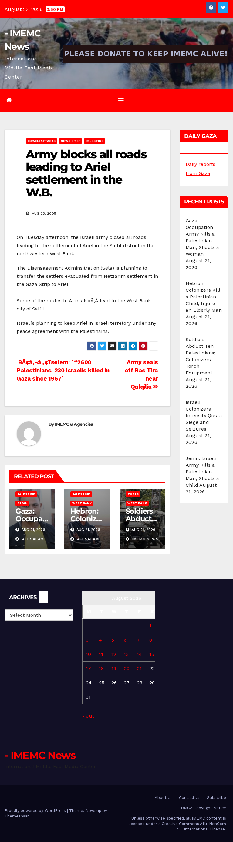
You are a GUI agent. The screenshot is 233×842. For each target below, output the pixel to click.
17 (88, 668)
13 (126, 654)
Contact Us (190, 797)
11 (101, 654)
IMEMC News (145, 539)
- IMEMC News (40, 755)
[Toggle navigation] (121, 100)
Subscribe (216, 797)
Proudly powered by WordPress (36, 810)
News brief (70, 141)
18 (101, 668)
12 (113, 654)
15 (151, 654)
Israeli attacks (42, 141)
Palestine (94, 141)
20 (127, 668)
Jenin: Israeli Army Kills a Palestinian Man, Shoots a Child (202, 471)
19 (113, 668)
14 (139, 654)
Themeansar (17, 816)
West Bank (82, 503)
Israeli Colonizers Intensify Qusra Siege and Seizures (204, 415)
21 (139, 668)
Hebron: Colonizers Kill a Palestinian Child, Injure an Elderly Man (204, 296)
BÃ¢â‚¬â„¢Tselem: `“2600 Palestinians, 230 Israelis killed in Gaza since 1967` (63, 370)
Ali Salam (32, 539)
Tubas (133, 494)
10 (88, 654)
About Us (164, 797)
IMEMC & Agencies (74, 424)
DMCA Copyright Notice (203, 808)
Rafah (22, 503)
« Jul (87, 716)
